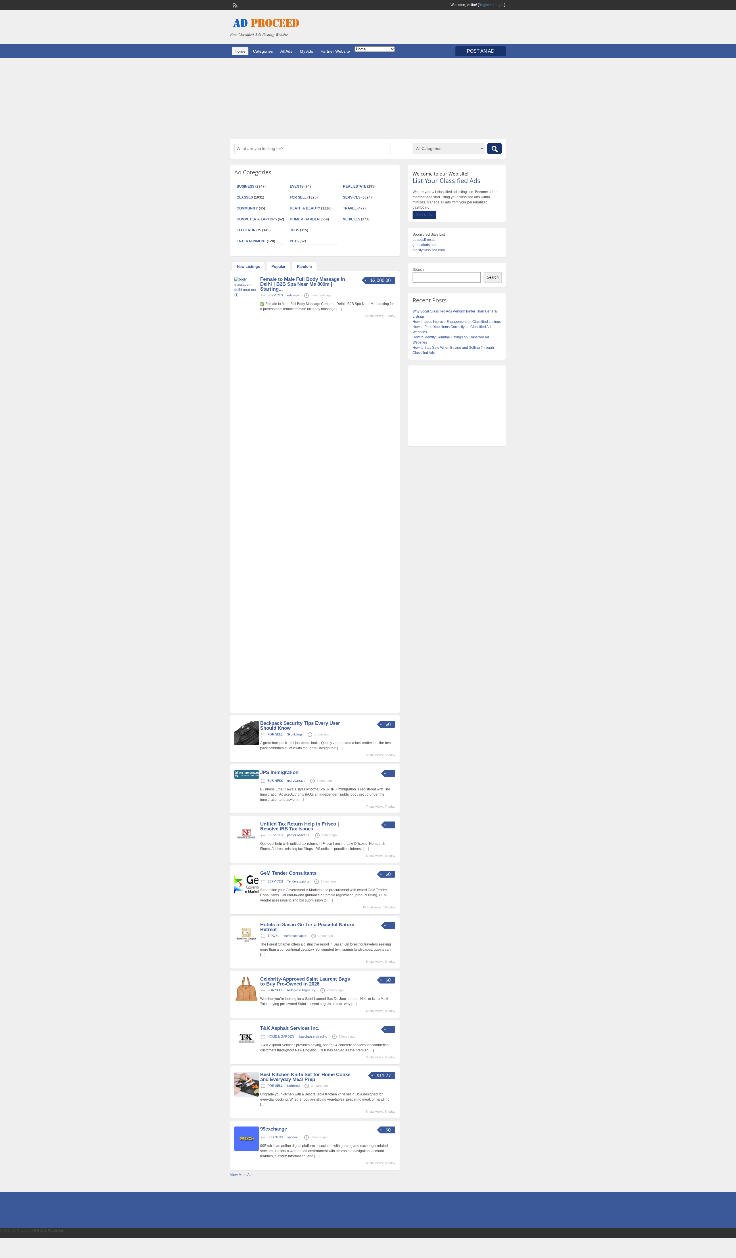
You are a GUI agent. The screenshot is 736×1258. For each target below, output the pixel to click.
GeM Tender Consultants (288, 873)
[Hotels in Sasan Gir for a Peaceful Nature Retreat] (246, 946)
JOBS (294, 230)
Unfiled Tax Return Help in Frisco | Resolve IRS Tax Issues (299, 826)
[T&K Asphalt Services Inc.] (246, 1049)
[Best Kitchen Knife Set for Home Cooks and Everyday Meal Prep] (246, 1095)
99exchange (273, 1129)
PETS (294, 241)
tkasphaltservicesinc (312, 1036)
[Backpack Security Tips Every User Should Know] (246, 744)
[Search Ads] (494, 148)
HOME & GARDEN (305, 219)
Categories (263, 51)
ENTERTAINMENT (251, 241)
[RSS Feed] (234, 4)
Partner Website (335, 51)
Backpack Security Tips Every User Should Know (300, 726)
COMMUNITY (247, 208)
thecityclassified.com (429, 250)
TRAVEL (349, 208)
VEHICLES (351, 219)
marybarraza (296, 780)
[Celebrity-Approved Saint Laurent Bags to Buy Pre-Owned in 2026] (246, 1000)
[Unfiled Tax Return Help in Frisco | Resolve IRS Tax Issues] (246, 845)
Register (485, 5)
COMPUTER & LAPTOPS (257, 219)
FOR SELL (298, 197)
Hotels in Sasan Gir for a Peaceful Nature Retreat (307, 927)
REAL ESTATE (354, 186)
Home (240, 51)
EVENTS (297, 186)
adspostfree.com (425, 240)
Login (498, 5)
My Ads (306, 51)
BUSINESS (245, 186)
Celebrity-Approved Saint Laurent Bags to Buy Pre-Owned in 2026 (305, 981)
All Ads (286, 51)
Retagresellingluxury (301, 990)
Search (418, 270)
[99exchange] (246, 1150)
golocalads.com (425, 245)
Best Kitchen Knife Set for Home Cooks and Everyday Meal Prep (305, 1077)
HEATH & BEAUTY (305, 208)
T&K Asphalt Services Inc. (289, 1028)
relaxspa (293, 295)
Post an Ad (480, 51)
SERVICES (352, 197)
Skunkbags (295, 734)
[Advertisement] (368, 98)
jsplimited (293, 1085)
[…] (339, 309)
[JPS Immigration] (246, 778)
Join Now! (424, 215)
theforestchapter (294, 935)
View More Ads (241, 1175)
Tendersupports (298, 881)
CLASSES (245, 197)
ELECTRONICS (249, 230)
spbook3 (293, 1137)
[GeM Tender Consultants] (246, 894)
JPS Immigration (279, 772)
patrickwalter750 (298, 835)
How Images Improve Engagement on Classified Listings (457, 322)
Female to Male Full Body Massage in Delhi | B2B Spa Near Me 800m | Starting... (302, 284)
